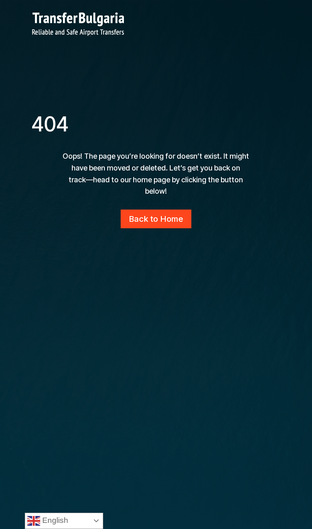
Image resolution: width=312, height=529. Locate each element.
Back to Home (156, 219)
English (54, 520)
